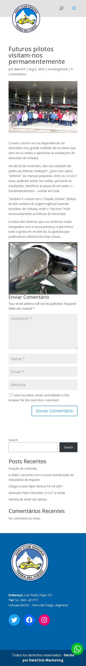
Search (13, 440)
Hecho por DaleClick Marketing (48, 657)
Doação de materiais (23, 468)
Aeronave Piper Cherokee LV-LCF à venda (37, 493)
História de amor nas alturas (28, 499)
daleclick (19, 69)
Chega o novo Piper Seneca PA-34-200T (36, 486)
